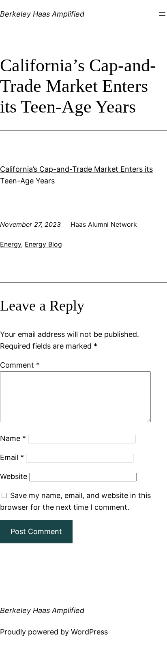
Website (13, 476)
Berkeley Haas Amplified (42, 14)
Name (13, 438)
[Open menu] (162, 14)
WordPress (89, 632)
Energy (10, 244)
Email (12, 457)
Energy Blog (43, 244)
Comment (20, 365)
